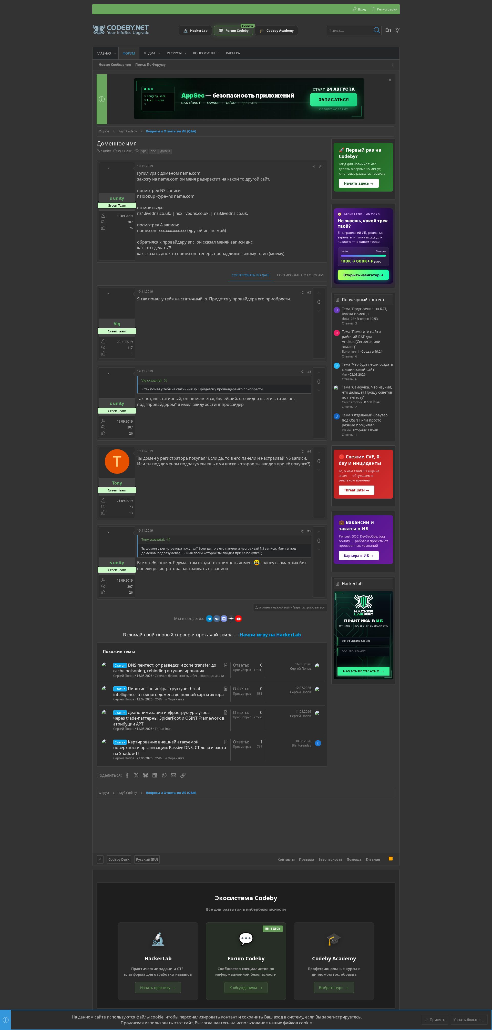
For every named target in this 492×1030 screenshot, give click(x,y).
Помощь (354, 859)
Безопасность (330, 859)
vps (143, 151)
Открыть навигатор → (363, 275)
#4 (309, 451)
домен (165, 151)
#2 (309, 292)
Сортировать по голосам (300, 275)
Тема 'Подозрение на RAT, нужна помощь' (364, 311)
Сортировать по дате (250, 275)
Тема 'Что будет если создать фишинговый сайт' (367, 367)
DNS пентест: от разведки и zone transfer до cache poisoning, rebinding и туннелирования (164, 668)
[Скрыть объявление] (389, 80)
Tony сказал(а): (153, 539)
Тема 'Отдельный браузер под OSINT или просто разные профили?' (365, 420)
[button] (115, 53)
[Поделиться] (314, 166)
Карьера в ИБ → (359, 555)
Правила (306, 859)
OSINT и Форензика (169, 699)
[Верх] (384, 859)
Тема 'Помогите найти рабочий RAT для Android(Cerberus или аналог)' (361, 339)
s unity (106, 151)
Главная (373, 859)
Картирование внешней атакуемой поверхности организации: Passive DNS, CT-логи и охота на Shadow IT (169, 747)
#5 (309, 531)
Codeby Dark (118, 859)
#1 (321, 166)
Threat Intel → (356, 490)
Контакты (286, 859)
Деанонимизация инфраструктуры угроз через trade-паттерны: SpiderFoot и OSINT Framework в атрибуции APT (168, 718)
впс (153, 151)
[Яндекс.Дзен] (231, 618)
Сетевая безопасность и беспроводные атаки (189, 676)
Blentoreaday (301, 745)
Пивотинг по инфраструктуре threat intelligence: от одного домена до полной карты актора (168, 691)
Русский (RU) (147, 859)
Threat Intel (163, 729)
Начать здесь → (359, 183)
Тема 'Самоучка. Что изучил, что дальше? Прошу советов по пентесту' (367, 392)
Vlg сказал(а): (151, 380)
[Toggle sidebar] (393, 64)
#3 (309, 372)
